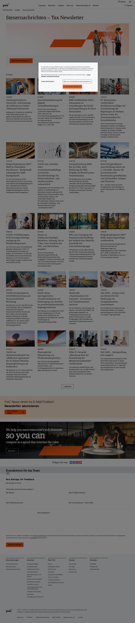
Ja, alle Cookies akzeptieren (72, 86)
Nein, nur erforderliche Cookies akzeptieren (77, 81)
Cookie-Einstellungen (47, 81)
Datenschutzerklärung (53, 76)
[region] (68, 77)
